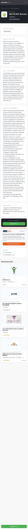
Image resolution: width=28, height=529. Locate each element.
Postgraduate (7, 31)
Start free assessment (13, 243)
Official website (8, 252)
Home (2, 8)
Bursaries (7, 8)
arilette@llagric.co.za (9, 254)
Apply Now (13, 223)
